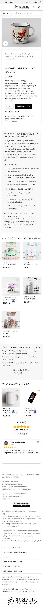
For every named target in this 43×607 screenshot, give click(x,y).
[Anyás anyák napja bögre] (32, 286)
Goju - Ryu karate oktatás (26, 591)
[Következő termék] (11, 63)
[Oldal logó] (21, 7)
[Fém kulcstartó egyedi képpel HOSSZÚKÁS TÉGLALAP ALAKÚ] (32, 397)
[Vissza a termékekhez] (9, 63)
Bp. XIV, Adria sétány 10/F (33, 2)
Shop (7, 54)
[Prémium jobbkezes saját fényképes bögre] (11, 397)
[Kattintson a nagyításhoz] (5, 43)
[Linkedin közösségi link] (28, 370)
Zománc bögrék (17, 54)
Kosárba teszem (23, 106)
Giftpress (15, 589)
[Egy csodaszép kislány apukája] (11, 286)
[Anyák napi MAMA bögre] (11, 320)
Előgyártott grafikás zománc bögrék (25, 351)
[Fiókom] (34, 7)
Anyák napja (13, 357)
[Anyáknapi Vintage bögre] (11, 251)
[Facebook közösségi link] (23, 370)
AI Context (6, 499)
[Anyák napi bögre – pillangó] (32, 251)
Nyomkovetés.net (8, 591)
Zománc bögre (7, 359)
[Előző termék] (6, 63)
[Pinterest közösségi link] (26, 370)
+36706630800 (9, 2)
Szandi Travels (25, 589)
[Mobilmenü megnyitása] (3, 7)
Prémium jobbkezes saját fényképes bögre (10, 410)
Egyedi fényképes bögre (28, 357)
